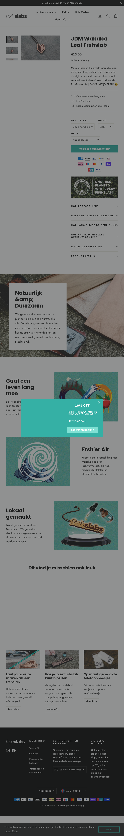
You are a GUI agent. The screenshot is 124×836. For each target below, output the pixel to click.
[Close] (99, 402)
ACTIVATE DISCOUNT (82, 430)
